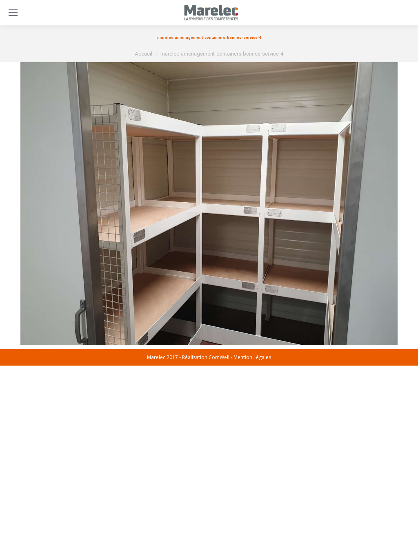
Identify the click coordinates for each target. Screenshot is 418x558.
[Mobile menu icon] (13, 13)
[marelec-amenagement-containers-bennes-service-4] (209, 203)
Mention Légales (252, 357)
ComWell (219, 357)
